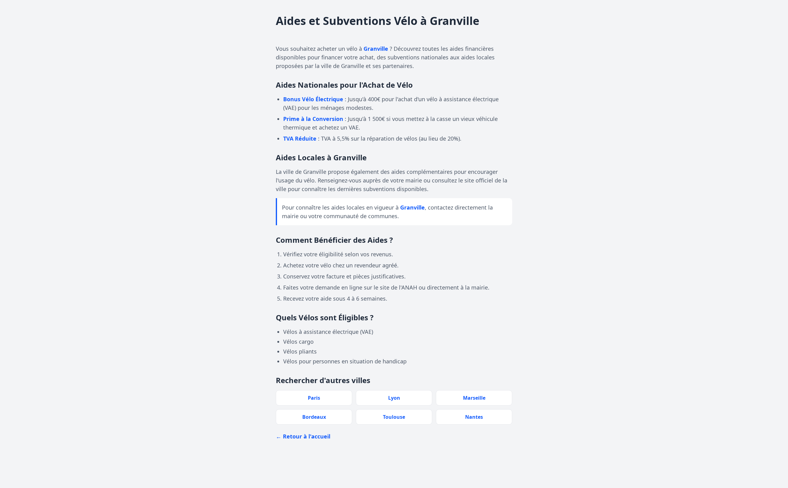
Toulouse (394, 417)
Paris (314, 397)
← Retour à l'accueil (303, 436)
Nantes (474, 417)
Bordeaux (314, 417)
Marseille (474, 397)
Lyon (394, 397)
